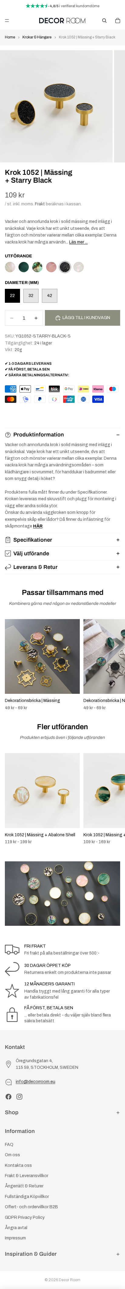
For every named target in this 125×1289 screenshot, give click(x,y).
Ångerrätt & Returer (24, 1186)
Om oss (12, 1155)
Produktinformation (38, 435)
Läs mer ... (78, 242)
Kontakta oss (18, 1165)
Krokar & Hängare (37, 37)
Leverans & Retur (35, 567)
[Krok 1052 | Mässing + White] (78, 267)
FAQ (9, 1144)
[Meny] (7, 21)
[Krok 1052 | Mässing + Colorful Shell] (37, 267)
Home (10, 37)
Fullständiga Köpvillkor (27, 1196)
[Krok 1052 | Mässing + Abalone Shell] (10, 267)
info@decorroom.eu (35, 1081)
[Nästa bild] (113, 664)
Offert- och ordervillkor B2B (31, 1207)
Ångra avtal (16, 1227)
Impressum (15, 1238)
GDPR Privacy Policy (25, 1217)
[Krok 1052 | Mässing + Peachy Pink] (51, 267)
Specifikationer (32, 540)
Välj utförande (31, 553)
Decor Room (69, 1280)
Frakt (40, 204)
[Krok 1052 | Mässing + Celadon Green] (24, 267)
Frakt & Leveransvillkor (26, 1175)
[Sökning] (104, 20)
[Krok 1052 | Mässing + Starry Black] (65, 267)
